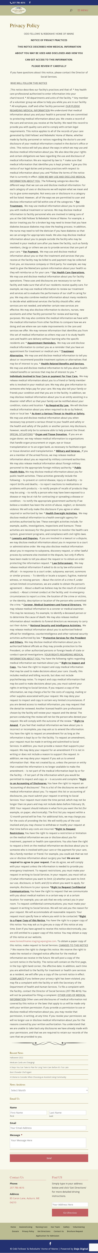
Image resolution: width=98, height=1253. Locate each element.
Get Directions (44, 1231)
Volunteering (79, 1227)
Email (13, 1123)
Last (51, 1116)
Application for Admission (47, 1236)
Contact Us (59, 1231)
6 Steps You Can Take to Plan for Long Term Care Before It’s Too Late (39, 1067)
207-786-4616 (18, 2)
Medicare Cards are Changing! (22, 1062)
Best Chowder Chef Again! (20, 1072)
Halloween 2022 (16, 1057)
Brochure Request (75, 1231)
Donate (15, 1231)
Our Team (55, 1227)
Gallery (66, 1227)
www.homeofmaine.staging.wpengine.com (33, 941)
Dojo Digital (81, 1248)
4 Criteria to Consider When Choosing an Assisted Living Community (38, 1077)
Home (13, 1227)
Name (13, 1107)
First (12, 1116)
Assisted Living (25, 1227)
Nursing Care (41, 1227)
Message (16, 1135)
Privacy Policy (28, 1231)
